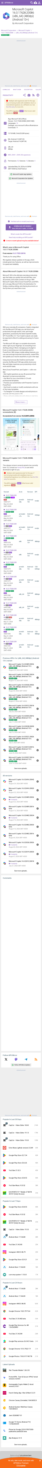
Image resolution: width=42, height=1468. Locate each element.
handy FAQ (21, 467)
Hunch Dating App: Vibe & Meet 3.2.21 (22, 1393)
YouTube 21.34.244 (15, 1334)
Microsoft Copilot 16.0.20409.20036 (21, 797)
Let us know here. (26, 1455)
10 (27, 161)
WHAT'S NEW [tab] (17, 89)
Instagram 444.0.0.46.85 (17, 1304)
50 (18, 161)
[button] (24, 95)
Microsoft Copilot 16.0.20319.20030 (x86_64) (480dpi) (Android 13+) (21, 696)
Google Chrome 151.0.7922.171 (20, 1349)
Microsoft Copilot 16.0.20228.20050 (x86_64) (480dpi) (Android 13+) (21, 727)
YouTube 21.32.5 (14, 1170)
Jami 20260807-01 (15, 1415)
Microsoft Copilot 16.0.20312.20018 (21, 861)
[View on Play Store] (29, 95)
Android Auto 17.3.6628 (17, 1237)
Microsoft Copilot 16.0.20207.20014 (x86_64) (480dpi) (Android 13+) (21, 758)
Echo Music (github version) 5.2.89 (21, 1148)
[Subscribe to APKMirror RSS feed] (36, 1060)
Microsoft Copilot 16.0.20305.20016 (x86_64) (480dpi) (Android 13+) (21, 717)
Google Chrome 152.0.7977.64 (19, 1311)
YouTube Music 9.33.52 (17, 1185)
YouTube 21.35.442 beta (17, 1319)
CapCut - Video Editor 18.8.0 (19, 1125)
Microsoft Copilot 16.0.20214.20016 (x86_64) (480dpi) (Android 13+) (21, 748)
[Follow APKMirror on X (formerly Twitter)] (6, 1060)
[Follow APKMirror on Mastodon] (16, 1060)
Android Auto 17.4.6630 (17, 1267)
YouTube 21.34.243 (15, 1245)
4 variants (14, 799)
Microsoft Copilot (24, 30)
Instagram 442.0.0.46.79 (17, 1252)
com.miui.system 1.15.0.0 (18, 1275)
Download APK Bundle (22, 227)
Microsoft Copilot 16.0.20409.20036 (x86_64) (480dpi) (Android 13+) (21, 665)
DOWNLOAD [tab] (6, 89)
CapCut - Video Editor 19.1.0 (19, 1133)
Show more (20, 402)
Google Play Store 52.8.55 (18, 1178)
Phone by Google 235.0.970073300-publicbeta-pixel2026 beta (21, 1430)
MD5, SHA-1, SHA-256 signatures (19, 155)
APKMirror (9, 3)
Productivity (8, 95)
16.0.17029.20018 (19, 253)
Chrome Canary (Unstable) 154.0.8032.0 (23, 1400)
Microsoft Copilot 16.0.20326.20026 (21, 842)
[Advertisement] (21, 63)
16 (17, 123)
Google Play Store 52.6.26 (18, 1163)
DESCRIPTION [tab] (28, 89)
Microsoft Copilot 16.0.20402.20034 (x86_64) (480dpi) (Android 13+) (21, 675)
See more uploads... (21, 768)
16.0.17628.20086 (7, 33)
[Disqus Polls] (21, 908)
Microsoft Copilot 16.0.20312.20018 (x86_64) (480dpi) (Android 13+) (21, 707)
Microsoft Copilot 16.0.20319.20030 (21, 852)
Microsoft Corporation (24, 23)
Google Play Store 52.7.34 (18, 1155)
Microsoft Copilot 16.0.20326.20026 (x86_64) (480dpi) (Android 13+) (21, 686)
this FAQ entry (10, 107)
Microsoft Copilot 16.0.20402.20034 (21, 815)
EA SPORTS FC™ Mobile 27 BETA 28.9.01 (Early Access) (20, 1193)
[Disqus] (21, 965)
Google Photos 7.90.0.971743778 (20, 1356)
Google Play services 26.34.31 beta (21, 1341)
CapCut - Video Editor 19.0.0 (19, 1140)
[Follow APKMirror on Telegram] (26, 1060)
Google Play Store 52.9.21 (18, 1260)
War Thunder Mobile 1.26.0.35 (19, 1370)
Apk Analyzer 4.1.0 (15, 1438)
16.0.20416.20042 (28, 416)
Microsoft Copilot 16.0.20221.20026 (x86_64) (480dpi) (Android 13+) (21, 738)
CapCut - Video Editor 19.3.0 (19, 1229)
